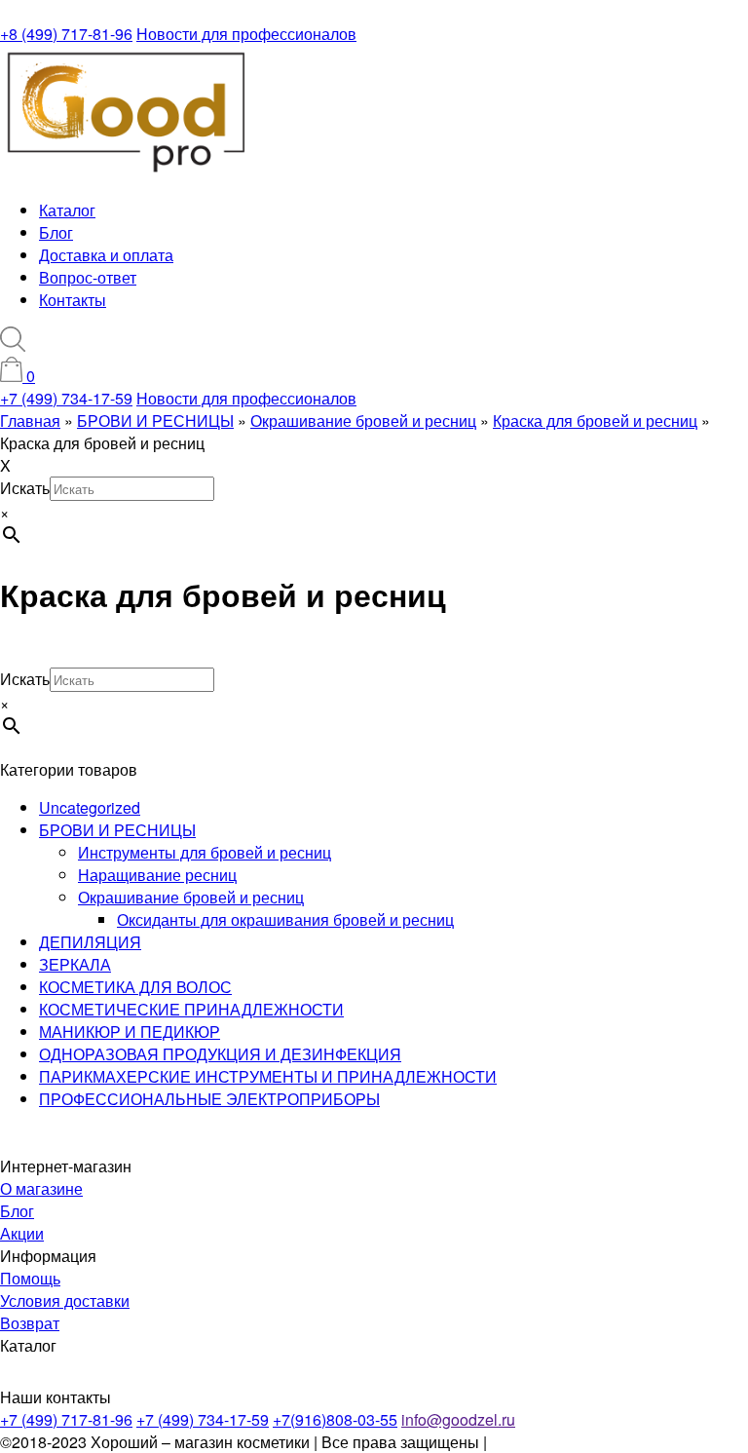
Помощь (30, 1278)
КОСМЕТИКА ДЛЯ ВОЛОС (135, 986)
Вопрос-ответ (87, 277)
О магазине (41, 1188)
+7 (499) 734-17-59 (66, 398)
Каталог (67, 210)
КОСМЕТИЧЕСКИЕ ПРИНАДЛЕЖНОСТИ (191, 1009)
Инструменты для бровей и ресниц (204, 852)
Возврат (29, 1323)
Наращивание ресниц (157, 874)
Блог (56, 232)
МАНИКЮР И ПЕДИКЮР (129, 1031)
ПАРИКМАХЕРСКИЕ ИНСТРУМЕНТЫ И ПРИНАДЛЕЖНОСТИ (268, 1076)
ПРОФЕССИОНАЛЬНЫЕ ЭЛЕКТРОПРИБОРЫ (209, 1099)
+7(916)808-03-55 (335, 1419)
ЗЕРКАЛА (75, 964)
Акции (22, 1233)
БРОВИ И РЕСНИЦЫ (117, 830)
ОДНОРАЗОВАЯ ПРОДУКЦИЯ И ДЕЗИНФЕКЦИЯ (220, 1054)
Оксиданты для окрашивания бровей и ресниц (285, 919)
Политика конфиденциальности (605, 1442)
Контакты (72, 299)
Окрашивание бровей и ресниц (191, 897)
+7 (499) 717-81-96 (66, 1419)
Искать (25, 488)
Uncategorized (89, 807)
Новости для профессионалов (246, 33)
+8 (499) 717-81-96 (66, 33)
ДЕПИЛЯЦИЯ (90, 942)
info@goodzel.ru (458, 1419)
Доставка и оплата (106, 255)
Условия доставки (65, 1300)
